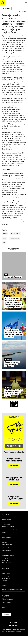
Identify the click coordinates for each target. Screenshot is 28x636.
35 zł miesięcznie (14, 465)
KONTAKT (4, 607)
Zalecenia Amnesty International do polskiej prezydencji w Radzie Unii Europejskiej (13, 333)
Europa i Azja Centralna (15, 238)
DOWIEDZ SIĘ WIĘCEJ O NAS (8, 610)
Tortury (4, 238)
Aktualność (5, 233)
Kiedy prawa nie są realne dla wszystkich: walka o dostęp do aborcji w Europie (13, 393)
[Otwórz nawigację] (25, 2)
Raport (7, 296)
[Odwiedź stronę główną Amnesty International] (2, 2)
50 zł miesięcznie (14, 484)
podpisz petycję (14, 446)
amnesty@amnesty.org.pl (7, 599)
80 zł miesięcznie (14, 503)
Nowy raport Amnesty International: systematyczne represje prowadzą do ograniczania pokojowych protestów (14, 302)
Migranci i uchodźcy (15, 233)
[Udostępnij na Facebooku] (12, 405)
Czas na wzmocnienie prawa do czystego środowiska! (12, 364)
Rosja (4, 242)
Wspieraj (6, 614)
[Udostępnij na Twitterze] (16, 405)
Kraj (6, 275)
